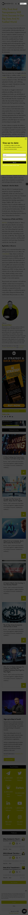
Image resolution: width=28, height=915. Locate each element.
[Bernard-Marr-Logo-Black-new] (8, 3)
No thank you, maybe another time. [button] (11, 165)
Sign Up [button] (14, 162)
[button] (26, 139)
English (22, 3)
